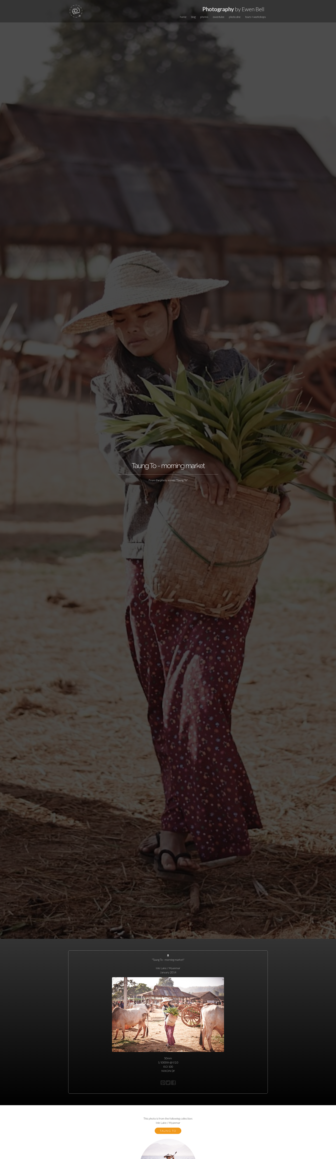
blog (193, 16)
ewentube (218, 16)
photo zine (234, 16)
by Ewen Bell (233, 9)
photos (204, 16)
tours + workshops (255, 16)
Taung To (168, 1130)
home (183, 16)
